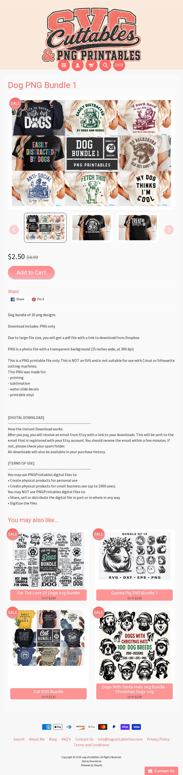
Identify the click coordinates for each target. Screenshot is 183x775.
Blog (53, 739)
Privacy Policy (158, 739)
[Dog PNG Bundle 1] (45, 228)
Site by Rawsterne (91, 761)
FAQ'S (66, 739)
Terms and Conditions (91, 744)
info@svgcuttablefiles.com (120, 739)
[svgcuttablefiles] (91, 30)
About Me (37, 739)
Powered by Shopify (91, 765)
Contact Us (84, 739)
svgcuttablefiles (90, 757)
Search (19, 739)
